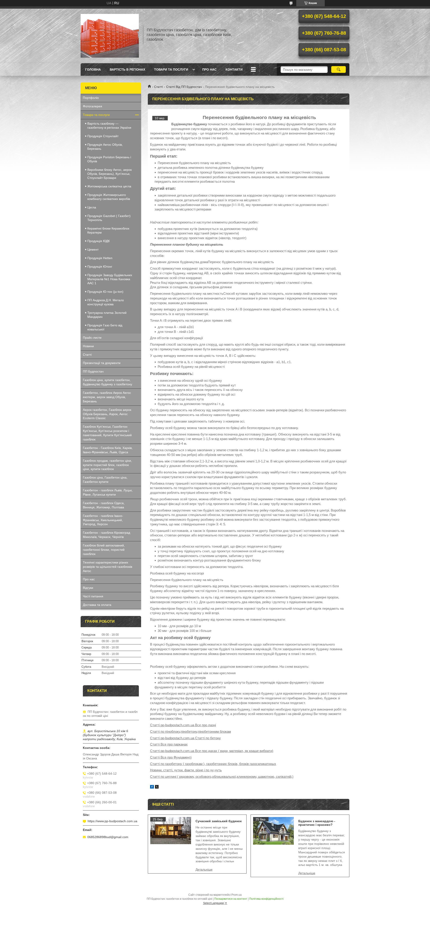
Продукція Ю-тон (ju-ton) (105, 291)
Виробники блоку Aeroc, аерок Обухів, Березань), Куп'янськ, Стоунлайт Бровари (109, 174)
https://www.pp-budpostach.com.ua (112, 821)
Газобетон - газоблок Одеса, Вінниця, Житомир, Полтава (104, 505)
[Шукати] (338, 69)
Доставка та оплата (97, 605)
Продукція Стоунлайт (102, 136)
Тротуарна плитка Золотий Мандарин (107, 315)
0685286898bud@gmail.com (107, 837)
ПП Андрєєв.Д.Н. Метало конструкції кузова (105, 302)
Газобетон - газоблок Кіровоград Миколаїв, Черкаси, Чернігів (106, 535)
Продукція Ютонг (99, 266)
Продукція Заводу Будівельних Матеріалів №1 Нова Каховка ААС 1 (109, 279)
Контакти (234, 69)
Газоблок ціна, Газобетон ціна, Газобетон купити (105, 479)
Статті (158, 87)
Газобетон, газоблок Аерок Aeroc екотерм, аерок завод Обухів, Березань (107, 397)
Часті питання (93, 596)
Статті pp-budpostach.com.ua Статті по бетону (185, 738)
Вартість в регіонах (127, 69)
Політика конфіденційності (266, 898)
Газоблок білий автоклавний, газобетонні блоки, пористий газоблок (104, 550)
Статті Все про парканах (169, 744)
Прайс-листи (92, 337)
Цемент (93, 249)
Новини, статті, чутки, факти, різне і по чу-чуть (186, 770)
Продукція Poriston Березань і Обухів (109, 159)
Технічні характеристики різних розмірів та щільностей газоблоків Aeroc (107, 567)
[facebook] (152, 787)
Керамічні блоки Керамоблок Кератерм (108, 230)
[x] (157, 787)
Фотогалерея (92, 106)
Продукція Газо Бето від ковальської (104, 327)
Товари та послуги (171, 69)
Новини (88, 346)
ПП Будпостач (93, 371)
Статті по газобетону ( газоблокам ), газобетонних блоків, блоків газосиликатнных (213, 764)
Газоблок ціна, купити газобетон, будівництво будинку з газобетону (107, 382)
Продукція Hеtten (99, 258)
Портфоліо (91, 98)
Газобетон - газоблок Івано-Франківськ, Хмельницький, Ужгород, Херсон (103, 520)
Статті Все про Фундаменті (170, 757)
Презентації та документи (101, 363)
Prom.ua (236, 894)
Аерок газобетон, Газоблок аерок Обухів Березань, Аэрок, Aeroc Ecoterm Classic (107, 414)
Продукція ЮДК (98, 241)
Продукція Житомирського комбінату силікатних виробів (108, 197)
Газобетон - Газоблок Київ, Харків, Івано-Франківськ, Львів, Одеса (108, 450)
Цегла (91, 207)
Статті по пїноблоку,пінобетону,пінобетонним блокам (190, 731)
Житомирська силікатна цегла (109, 186)
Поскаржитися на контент (230, 898)
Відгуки (88, 588)
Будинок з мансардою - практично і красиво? (316, 822)
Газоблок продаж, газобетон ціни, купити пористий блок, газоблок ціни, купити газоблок (107, 465)
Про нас (209, 69)
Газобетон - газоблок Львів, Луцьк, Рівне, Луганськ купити (108, 492)
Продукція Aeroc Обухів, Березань (105, 146)
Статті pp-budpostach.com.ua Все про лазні (183, 725)
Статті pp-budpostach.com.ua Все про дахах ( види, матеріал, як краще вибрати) (211, 751)
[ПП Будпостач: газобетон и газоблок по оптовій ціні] (110, 34)
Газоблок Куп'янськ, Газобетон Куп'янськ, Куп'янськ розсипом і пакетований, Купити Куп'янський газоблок (107, 433)
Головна (93, 69)
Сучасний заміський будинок (219, 821)
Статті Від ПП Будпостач (184, 87)
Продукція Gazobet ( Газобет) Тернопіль (109, 218)
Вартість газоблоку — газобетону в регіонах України (109, 125)
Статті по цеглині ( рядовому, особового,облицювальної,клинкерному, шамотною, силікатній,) (221, 776)
